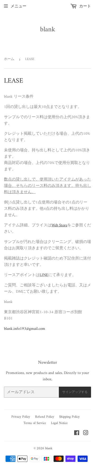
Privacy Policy (20, 417)
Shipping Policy (69, 417)
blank (47, 29)
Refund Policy (44, 417)
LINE (44, 275)
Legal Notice (59, 423)
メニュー (18, 6)
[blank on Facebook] (76, 433)
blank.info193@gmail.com (24, 328)
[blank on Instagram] (85, 433)
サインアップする (75, 392)
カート (84, 6)
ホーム (9, 59)
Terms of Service (34, 423)
